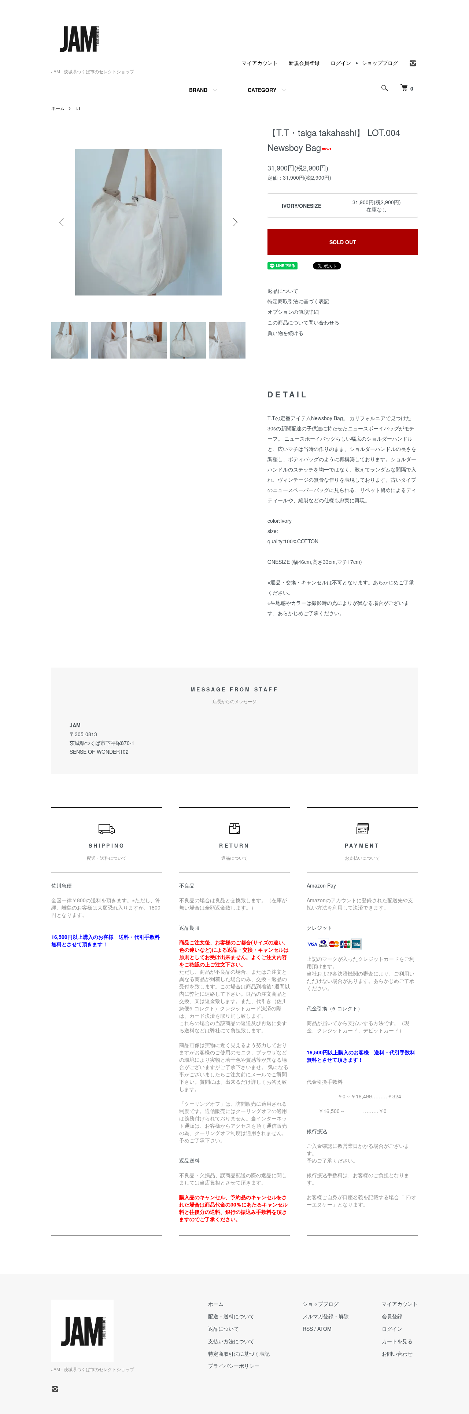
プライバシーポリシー (233, 1365)
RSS (308, 1328)
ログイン (340, 62)
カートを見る (397, 1341)
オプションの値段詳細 (293, 311)
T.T (78, 108)
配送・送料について (231, 1316)
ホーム (57, 108)
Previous (62, 222)
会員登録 (392, 1316)
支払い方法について (231, 1341)
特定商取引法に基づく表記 (298, 301)
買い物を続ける (285, 333)
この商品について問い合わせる (303, 322)
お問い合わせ (397, 1353)
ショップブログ (380, 62)
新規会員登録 (304, 62)
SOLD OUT (342, 242)
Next (234, 222)
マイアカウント (260, 62)
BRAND (198, 89)
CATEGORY (262, 89)
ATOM (324, 1328)
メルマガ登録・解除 (326, 1316)
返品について (282, 290)
